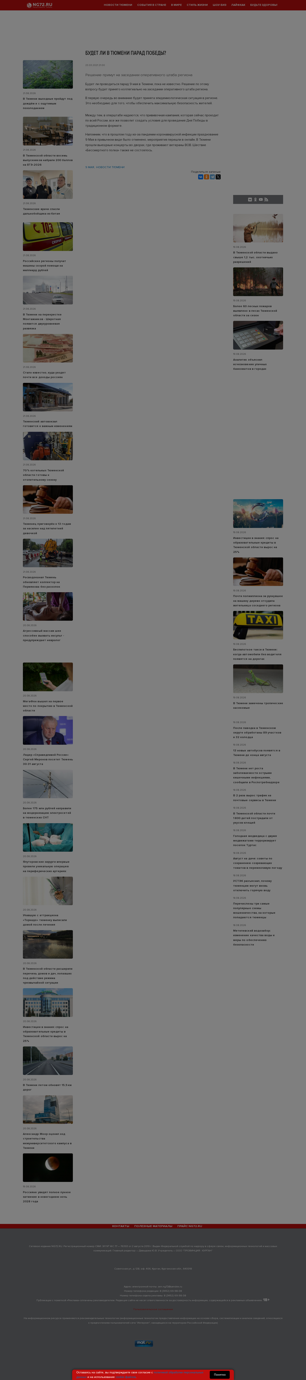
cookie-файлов (126, 1377)
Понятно (220, 1374)
